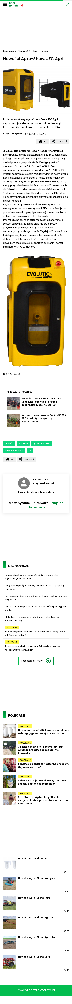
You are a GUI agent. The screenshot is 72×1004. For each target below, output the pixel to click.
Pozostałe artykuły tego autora (36, 492)
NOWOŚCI (9, 443)
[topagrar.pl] (15, 4)
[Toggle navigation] (4, 4)
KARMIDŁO (23, 443)
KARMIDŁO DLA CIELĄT (14, 450)
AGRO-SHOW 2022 (41, 443)
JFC (30, 450)
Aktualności (23, 51)
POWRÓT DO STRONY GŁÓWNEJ (36, 990)
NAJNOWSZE (18, 565)
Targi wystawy (40, 51)
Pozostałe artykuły (32, 660)
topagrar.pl (8, 51)
